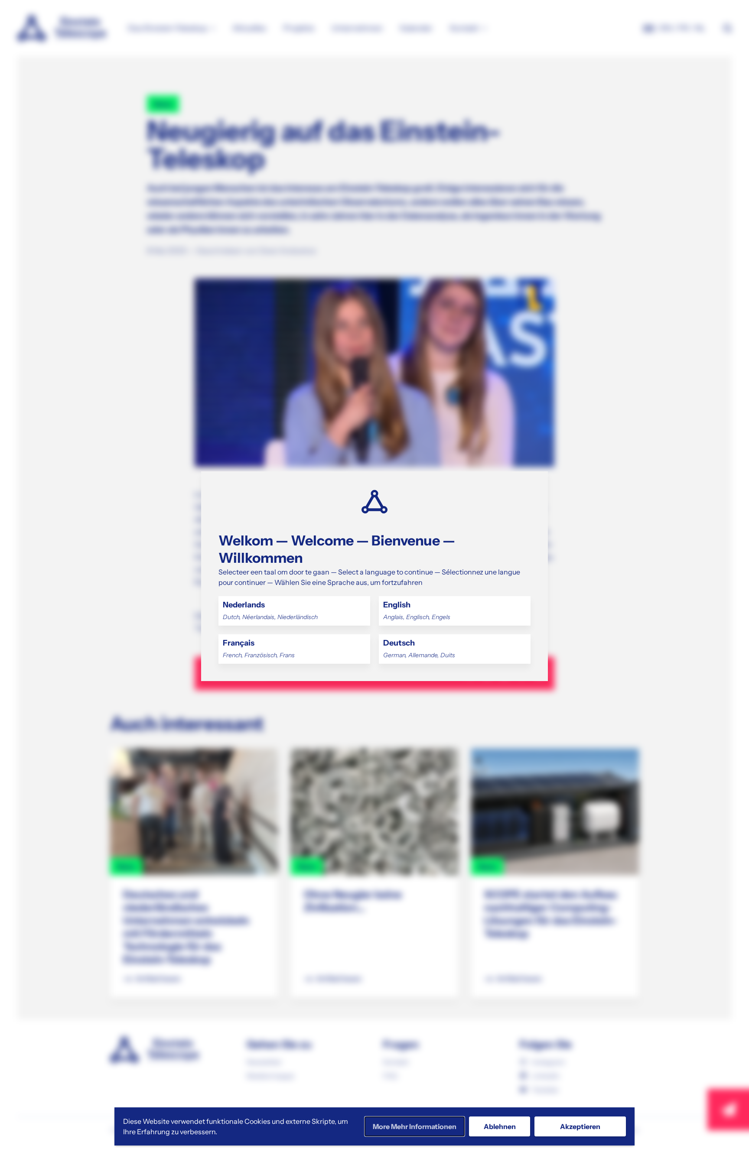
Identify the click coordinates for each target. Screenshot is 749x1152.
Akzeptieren (580, 1126)
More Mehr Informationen (414, 1126)
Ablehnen (500, 1126)
